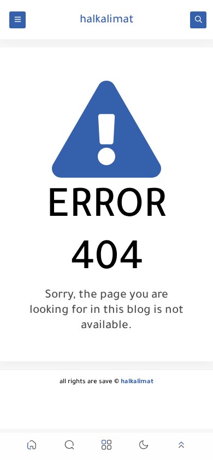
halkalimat (107, 21)
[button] (31, 446)
